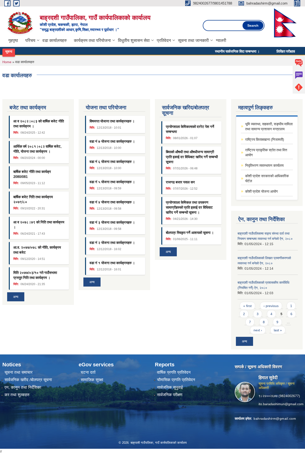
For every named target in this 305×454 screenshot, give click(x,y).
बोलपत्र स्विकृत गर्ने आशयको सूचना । (190, 233)
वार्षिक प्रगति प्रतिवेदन (174, 372)
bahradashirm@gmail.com (275, 418)
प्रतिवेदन (164, 40)
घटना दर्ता (88, 372)
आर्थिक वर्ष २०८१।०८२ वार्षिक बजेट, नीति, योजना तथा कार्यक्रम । (37, 148)
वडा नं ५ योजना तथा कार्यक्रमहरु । (112, 182)
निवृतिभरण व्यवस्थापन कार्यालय (264, 165)
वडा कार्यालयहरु (54, 40)
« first (247, 306)
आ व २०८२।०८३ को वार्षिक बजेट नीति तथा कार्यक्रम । (38, 123)
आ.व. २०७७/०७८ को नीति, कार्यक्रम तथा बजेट (37, 249)
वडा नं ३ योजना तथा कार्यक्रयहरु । (112, 222)
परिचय (30, 40)
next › (258, 330)
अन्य (15, 297)
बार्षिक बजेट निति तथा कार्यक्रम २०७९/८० (33, 199)
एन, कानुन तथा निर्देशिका (23, 387)
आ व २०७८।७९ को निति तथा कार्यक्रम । (38, 224)
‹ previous (271, 306)
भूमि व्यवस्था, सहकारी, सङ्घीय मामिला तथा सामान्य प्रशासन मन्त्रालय (269, 126)
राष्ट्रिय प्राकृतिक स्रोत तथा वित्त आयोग (266, 152)
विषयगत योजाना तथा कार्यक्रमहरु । (112, 121)
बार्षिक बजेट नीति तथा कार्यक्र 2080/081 (32, 174)
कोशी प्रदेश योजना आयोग (261, 191)
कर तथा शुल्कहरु (17, 395)
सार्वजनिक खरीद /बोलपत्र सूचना (28, 380)
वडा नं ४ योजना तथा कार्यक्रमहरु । (112, 202)
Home (6, 62)
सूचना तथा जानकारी (193, 40)
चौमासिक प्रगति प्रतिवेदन (176, 380)
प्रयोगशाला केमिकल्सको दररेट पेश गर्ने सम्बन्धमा (190, 129)
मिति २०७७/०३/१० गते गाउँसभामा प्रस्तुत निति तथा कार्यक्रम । (35, 275)
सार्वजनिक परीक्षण (169, 395)
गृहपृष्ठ (13, 40)
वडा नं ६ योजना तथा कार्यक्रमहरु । (112, 162)
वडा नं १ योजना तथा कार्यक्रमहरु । (112, 263)
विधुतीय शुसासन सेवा (134, 40)
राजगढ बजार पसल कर (180, 182)
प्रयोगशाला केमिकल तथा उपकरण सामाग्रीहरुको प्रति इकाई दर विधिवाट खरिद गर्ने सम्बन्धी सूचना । (189, 207)
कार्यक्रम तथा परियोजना (92, 40)
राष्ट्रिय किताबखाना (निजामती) (264, 139)
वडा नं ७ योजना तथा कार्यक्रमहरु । (112, 141)
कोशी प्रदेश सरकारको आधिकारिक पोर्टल (267, 178)
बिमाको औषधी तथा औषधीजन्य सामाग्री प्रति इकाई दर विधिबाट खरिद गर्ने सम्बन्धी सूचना (192, 157)
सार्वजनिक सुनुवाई (170, 387)
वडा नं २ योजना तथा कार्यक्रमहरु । (112, 243)
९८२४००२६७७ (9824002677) (279, 396)
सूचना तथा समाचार (18, 372)
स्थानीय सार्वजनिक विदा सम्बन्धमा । (229, 51)
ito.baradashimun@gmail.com (281, 404)
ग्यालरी (221, 40)
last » (278, 330)
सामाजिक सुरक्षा (92, 380)
